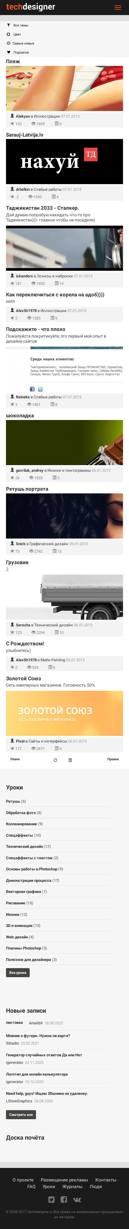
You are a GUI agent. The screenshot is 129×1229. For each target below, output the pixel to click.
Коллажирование (24, 824)
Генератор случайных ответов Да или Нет (44, 1055)
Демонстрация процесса (32, 880)
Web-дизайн (20, 937)
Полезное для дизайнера (31, 959)
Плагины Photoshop (26, 948)
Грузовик (17, 562)
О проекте (23, 1180)
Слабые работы (48, 189)
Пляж (13, 61)
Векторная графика (26, 891)
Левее (15, 759)
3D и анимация (23, 925)
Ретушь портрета (27, 489)
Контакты (105, 1180)
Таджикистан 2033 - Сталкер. (42, 208)
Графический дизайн (48, 544)
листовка (14, 1022)
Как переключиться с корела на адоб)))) (55, 295)
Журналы (72, 1186)
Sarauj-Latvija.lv (25, 135)
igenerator (15, 1062)
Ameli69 (36, 1023)
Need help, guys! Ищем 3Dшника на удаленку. (47, 1093)
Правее (113, 759)
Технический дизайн (53, 625)
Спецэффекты (23, 835)
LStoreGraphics (19, 1101)
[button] (67, 25)
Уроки (49, 1186)
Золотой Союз (23, 678)
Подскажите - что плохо (35, 329)
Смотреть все (21, 1115)
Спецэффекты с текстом (32, 858)
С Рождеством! (25, 644)
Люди (96, 1186)
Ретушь (16, 801)
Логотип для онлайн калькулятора (37, 1074)
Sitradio (13, 1043)
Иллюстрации (47, 116)
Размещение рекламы (64, 1180)
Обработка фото (24, 813)
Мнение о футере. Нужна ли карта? (38, 1035)
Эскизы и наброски (55, 276)
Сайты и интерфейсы (47, 741)
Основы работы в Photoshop (34, 869)
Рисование (19, 903)
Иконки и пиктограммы (69, 470)
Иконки (16, 914)
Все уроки (17, 973)
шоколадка (20, 415)
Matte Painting (52, 660)
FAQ (31, 1186)
